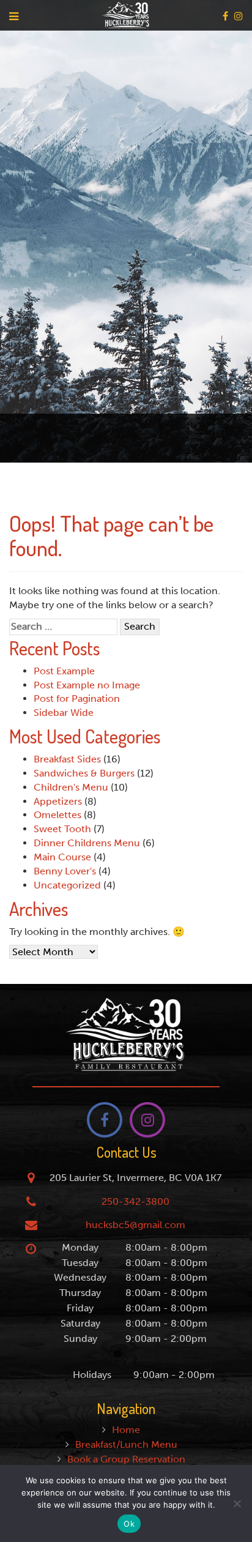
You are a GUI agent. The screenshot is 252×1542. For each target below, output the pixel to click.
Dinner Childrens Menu (87, 843)
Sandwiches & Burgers (84, 773)
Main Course (62, 857)
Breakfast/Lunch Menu (126, 1444)
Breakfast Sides (67, 759)
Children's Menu (71, 787)
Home (126, 1430)
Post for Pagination (77, 698)
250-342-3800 (135, 1201)
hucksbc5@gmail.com (135, 1225)
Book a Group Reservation (126, 1459)
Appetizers (58, 801)
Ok (129, 1524)
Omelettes (57, 815)
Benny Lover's (65, 871)
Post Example (64, 671)
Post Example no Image (87, 685)
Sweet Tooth (62, 829)
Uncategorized (67, 885)
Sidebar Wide (64, 712)
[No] (237, 1503)
